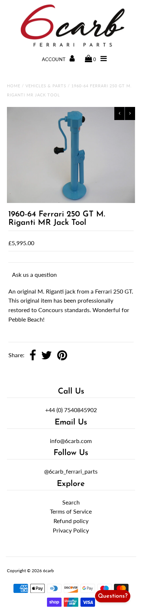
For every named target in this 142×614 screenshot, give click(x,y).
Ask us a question (34, 274)
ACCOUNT (54, 59)
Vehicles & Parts (45, 85)
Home (13, 85)
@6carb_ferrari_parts (71, 471)
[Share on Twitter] (46, 356)
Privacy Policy (71, 530)
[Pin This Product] (62, 356)
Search (71, 502)
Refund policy (71, 520)
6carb (48, 570)
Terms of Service (71, 511)
